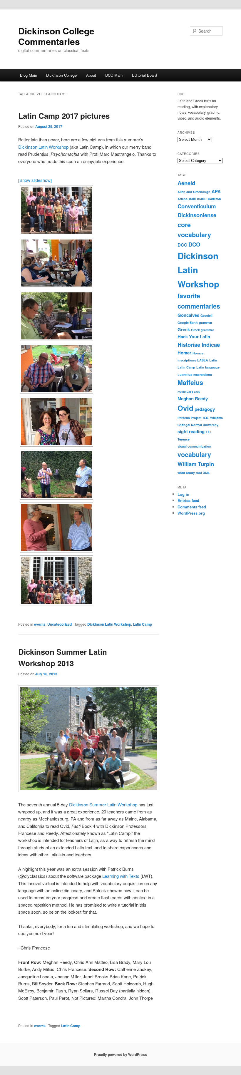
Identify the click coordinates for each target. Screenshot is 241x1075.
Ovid (185, 408)
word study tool (190, 472)
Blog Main (28, 75)
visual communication (194, 446)
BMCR (202, 199)
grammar (205, 322)
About (91, 75)
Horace (198, 353)
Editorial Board (144, 75)
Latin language (208, 367)
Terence (184, 439)
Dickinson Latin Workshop (43, 147)
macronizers (202, 374)
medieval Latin (189, 392)
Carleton (214, 199)
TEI (208, 432)
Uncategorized (59, 624)
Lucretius (185, 374)
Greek (184, 329)
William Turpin (196, 464)
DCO (194, 244)
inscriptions (187, 360)
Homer (184, 352)
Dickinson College (61, 75)
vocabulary (194, 454)
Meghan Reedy (193, 398)
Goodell (206, 315)
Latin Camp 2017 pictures (64, 115)
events (40, 624)
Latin (213, 360)
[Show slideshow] (35, 180)
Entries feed (188, 500)
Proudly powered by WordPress (120, 1054)
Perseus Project (190, 418)
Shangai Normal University (198, 425)
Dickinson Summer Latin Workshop (103, 804)
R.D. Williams (213, 418)
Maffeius (190, 382)
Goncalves (188, 315)
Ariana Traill (187, 199)
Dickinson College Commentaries (56, 36)
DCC (182, 245)
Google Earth (188, 322)
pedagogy (205, 409)
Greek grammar (202, 330)
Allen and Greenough (194, 192)
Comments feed (192, 507)
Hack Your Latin (194, 336)
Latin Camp (142, 624)
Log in (183, 494)
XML (206, 472)
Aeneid (186, 183)
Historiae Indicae (199, 345)
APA (216, 191)
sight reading (191, 431)
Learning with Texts (120, 876)
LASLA (202, 360)
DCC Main (114, 75)
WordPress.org (191, 513)
